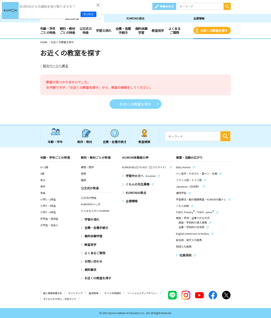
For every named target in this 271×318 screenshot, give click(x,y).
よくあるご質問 (174, 30)
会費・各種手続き (123, 30)
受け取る (88, 14)
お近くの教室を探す (214, 30)
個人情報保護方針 (52, 293)
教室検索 (144, 142)
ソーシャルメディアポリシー (142, 293)
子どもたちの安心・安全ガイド (59, 298)
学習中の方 (167, 6)
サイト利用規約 (112, 293)
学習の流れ (103, 30)
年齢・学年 (55, 142)
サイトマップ (75, 293)
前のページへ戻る (55, 66)
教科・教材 (84, 142)
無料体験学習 (141, 30)
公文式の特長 (86, 30)
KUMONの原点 (135, 18)
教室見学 (158, 30)
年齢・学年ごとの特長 (48, 30)
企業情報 (199, 18)
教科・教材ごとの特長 (67, 30)
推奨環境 (93, 293)
